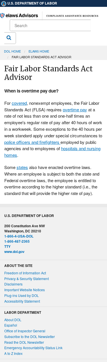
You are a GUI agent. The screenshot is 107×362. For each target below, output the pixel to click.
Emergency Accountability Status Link (33, 347)
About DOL (12, 319)
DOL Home (12, 51)
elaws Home (39, 51)
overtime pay (75, 109)
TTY (7, 246)
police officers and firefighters (32, 142)
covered (19, 103)
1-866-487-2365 (17, 241)
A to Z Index (13, 353)
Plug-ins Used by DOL (21, 295)
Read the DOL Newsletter (24, 342)
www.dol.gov (14, 251)
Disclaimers (13, 283)
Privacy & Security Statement (26, 278)
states (22, 167)
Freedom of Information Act (25, 272)
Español (10, 325)
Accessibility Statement (22, 301)
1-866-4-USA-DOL (18, 236)
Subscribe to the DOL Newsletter (29, 336)
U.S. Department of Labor (32, 3)
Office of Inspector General (24, 330)
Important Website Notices (24, 289)
